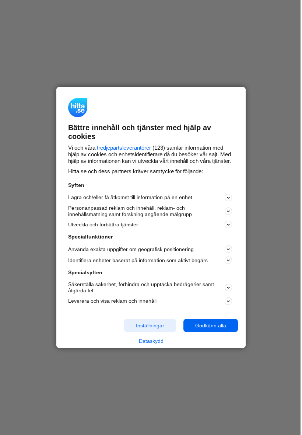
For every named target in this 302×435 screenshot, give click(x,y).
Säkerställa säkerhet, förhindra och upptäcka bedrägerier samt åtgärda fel (141, 287)
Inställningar (150, 325)
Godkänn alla (210, 325)
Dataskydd (151, 341)
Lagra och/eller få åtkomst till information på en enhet (130, 197)
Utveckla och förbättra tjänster (103, 224)
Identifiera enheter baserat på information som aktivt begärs (138, 260)
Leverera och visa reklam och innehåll (112, 301)
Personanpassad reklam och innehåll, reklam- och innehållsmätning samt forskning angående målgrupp (130, 211)
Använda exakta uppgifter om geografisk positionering (131, 249)
